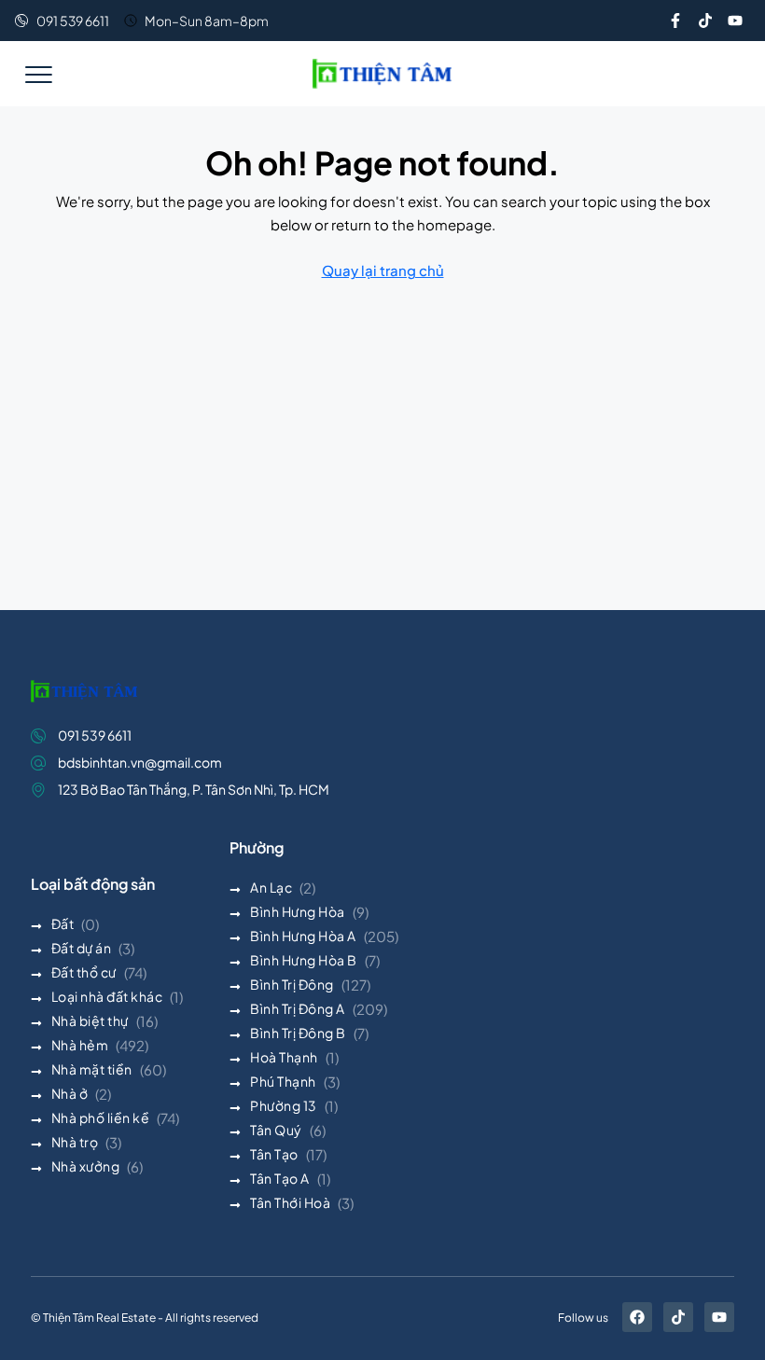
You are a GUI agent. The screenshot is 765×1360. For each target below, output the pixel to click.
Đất (63, 923)
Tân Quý (276, 1129)
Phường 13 (283, 1105)
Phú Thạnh (283, 1081)
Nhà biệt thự (90, 1020)
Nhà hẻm (80, 1044)
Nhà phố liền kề (100, 1117)
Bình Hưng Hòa (297, 911)
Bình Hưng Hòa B (303, 959)
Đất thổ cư (84, 972)
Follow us (583, 1318)
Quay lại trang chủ (383, 270)
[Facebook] (637, 1317)
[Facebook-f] (675, 20)
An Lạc (271, 887)
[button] (38, 73)
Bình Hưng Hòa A (303, 935)
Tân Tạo (274, 1153)
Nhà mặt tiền (91, 1069)
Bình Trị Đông (292, 984)
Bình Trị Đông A (297, 1008)
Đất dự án (81, 947)
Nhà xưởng (85, 1166)
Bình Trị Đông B (298, 1032)
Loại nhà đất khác (107, 996)
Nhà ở (70, 1093)
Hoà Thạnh (284, 1056)
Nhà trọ (75, 1141)
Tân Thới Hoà (290, 1202)
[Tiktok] (705, 20)
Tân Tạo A (280, 1178)
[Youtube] (735, 20)
